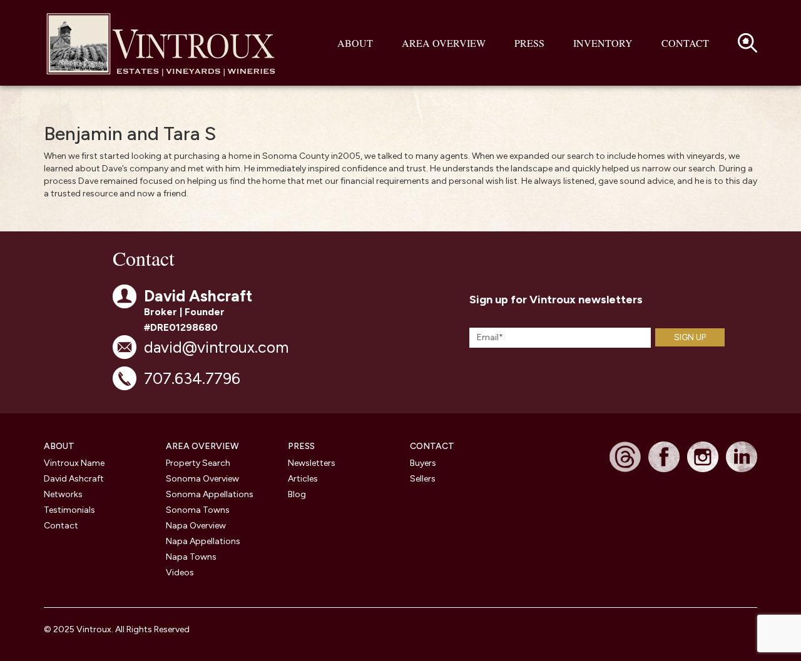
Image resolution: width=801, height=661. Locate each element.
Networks (63, 494)
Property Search (198, 463)
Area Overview (444, 42)
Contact (685, 42)
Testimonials (69, 510)
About (355, 42)
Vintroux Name (74, 463)
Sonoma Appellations (209, 494)
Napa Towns (191, 557)
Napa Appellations (203, 541)
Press (529, 42)
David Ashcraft (74, 478)
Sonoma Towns (198, 510)
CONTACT (432, 446)
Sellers (423, 478)
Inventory (603, 42)
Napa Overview (196, 525)
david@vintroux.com (216, 347)
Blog (297, 494)
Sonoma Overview (202, 478)
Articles (303, 478)
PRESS (301, 446)
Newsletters (311, 463)
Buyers (423, 463)
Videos (180, 572)
